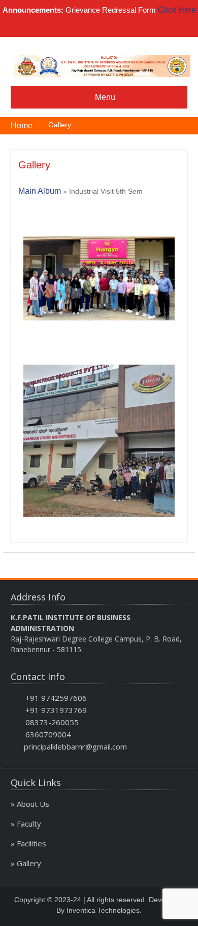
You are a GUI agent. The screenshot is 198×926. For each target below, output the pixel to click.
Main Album (39, 191)
